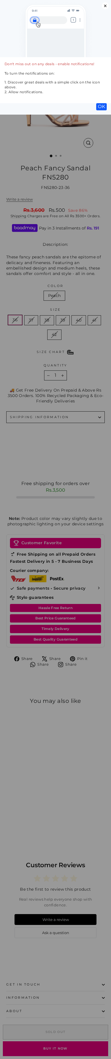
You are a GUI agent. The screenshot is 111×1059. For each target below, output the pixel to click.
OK (101, 106)
